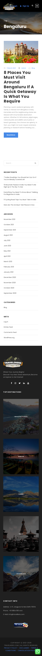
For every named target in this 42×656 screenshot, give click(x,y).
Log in (6, 322)
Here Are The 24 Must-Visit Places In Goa (19, 205)
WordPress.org (9, 338)
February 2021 (9, 267)
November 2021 (9, 219)
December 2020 (10, 277)
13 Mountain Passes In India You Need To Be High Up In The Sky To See (20, 186)
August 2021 (8, 235)
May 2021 (7, 251)
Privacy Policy (10, 648)
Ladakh (21, 494)
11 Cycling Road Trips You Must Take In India (20, 200)
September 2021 (10, 230)
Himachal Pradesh (21, 417)
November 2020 (10, 283)
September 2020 (10, 293)
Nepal (21, 534)
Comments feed (10, 332)
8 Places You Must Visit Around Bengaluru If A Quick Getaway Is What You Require (20, 87)
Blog (33, 68)
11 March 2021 (11, 68)
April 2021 (7, 256)
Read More (11, 135)
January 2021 (8, 272)
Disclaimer (24, 648)
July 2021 (7, 240)
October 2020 (9, 288)
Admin (23, 68)
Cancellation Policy (27, 650)
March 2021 (8, 261)
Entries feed (8, 327)
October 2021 (9, 225)
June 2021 (7, 246)
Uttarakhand (21, 574)
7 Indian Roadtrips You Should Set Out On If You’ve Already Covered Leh (20, 178)
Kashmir (21, 456)
